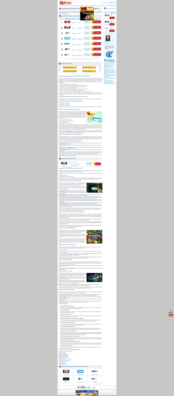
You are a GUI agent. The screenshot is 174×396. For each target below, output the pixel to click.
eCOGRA (83, 130)
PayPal (63, 195)
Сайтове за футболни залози (67, 351)
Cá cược (105, 2)
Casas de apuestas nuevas (111, 83)
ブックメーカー (63, 352)
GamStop (86, 130)
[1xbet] (67, 44)
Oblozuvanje (65, 353)
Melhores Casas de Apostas (66, 357)
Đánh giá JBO (66, 381)
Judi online (66, 356)
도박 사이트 (63, 358)
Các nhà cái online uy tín (69, 67)
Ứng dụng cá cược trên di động (71, 71)
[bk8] (67, 33)
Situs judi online (113, 71)
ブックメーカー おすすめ (111, 64)
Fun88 (79, 308)
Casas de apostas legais (112, 72)
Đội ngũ (81, 389)
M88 (74, 308)
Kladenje (110, 65)
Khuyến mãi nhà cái (88, 67)
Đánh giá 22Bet (79, 49)
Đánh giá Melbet (94, 381)
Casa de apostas (65, 354)
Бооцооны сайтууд (110, 80)
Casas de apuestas (64, 364)
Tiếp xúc (90, 389)
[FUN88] (67, 38)
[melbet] (67, 54)
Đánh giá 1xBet (79, 44)
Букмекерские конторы (68, 359)
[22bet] (67, 49)
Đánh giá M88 (79, 28)
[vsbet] (67, 22)
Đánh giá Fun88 (80, 374)
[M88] (67, 27)
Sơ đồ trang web (85, 389)
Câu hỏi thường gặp (88, 71)
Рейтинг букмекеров (64, 355)
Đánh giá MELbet (79, 55)
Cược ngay (97, 21)
